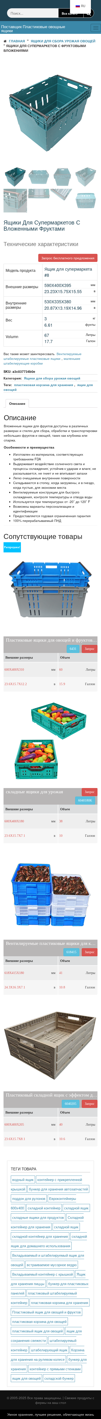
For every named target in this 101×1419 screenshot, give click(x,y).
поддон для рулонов (28, 1198)
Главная (17, 41)
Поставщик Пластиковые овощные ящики (33, 28)
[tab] (17, 403)
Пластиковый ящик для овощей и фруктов (46, 1311)
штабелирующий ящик (49, 1349)
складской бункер (59, 1378)
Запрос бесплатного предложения (67, 258)
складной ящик (76, 1207)
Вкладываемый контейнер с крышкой (42, 1274)
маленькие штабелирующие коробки (42, 361)
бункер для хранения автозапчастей (58, 1188)
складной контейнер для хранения (40, 1236)
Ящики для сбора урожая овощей (63, 41)
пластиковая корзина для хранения (43, 384)
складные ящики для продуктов (38, 1217)
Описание (17, 403)
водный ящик (23, 1179)
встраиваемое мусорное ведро (52, 1264)
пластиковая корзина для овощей (39, 1321)
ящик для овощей (26, 1378)
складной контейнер (44, 1207)
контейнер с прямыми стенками (55, 1368)
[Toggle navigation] (77, 24)
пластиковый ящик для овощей (37, 1330)
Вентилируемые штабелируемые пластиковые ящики (43, 356)
